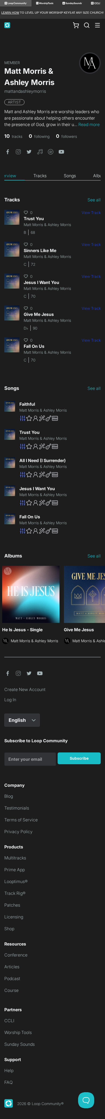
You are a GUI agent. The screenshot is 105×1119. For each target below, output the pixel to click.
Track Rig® (15, 893)
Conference (15, 955)
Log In (10, 699)
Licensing (13, 916)
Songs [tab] (70, 175)
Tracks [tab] (40, 175)
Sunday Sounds (19, 1044)
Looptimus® (16, 881)
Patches (12, 905)
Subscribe (79, 758)
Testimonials (16, 808)
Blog (8, 796)
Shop (9, 928)
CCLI (9, 1020)
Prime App (14, 869)
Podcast (12, 978)
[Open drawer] (97, 25)
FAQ (8, 1082)
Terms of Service (21, 819)
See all (94, 199)
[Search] (86, 25)
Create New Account (25, 689)
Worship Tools (18, 1032)
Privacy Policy (18, 831)
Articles (11, 966)
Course (11, 990)
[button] (7, 151)
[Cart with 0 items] (76, 25)
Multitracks (15, 858)
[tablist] (52, 176)
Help (8, 1070)
